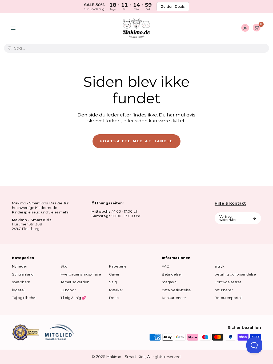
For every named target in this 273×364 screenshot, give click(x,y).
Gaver (114, 274)
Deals (114, 298)
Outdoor (68, 290)
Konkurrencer (174, 298)
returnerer (224, 290)
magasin (169, 282)
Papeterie (118, 266)
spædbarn (21, 282)
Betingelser (172, 274)
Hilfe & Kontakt (230, 203)
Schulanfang (23, 274)
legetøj (18, 290)
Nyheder (19, 266)
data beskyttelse (176, 290)
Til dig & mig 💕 (73, 298)
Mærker (116, 290)
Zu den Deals (173, 6)
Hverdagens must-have (81, 274)
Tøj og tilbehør (24, 298)
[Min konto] (245, 28)
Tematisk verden (75, 282)
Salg (113, 282)
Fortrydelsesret (228, 282)
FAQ (166, 266)
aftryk (219, 266)
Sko (64, 266)
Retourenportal (228, 298)
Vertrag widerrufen (228, 218)
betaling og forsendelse (235, 274)
